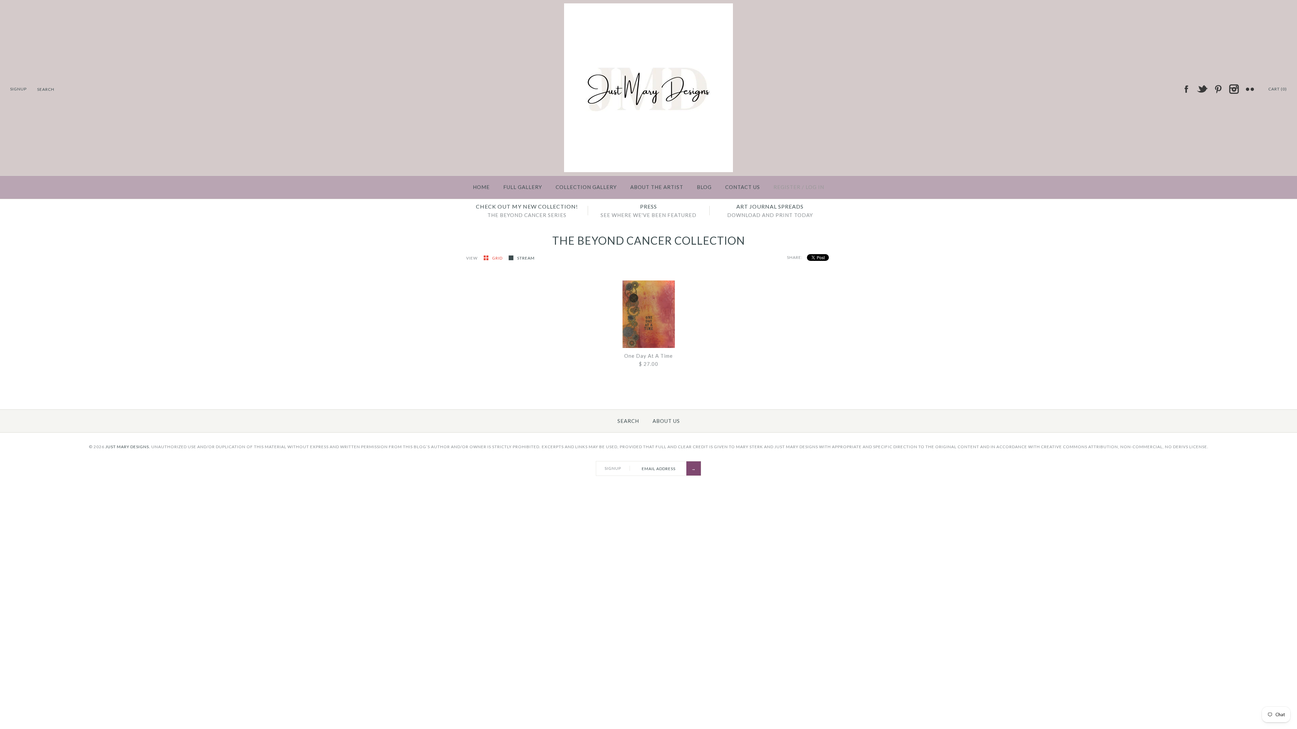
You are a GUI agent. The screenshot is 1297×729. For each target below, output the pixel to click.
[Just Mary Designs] (648, 7)
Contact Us (742, 187)
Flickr (1249, 89)
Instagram (1233, 89)
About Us (666, 421)
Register (786, 187)
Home (481, 187)
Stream (526, 258)
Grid (498, 258)
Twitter (1202, 89)
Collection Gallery (586, 187)
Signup (18, 88)
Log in (815, 187)
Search (628, 421)
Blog (704, 187)
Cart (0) (1277, 88)
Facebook (1186, 89)
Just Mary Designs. (127, 446)
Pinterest (1218, 89)
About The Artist (656, 187)
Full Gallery (522, 187)
